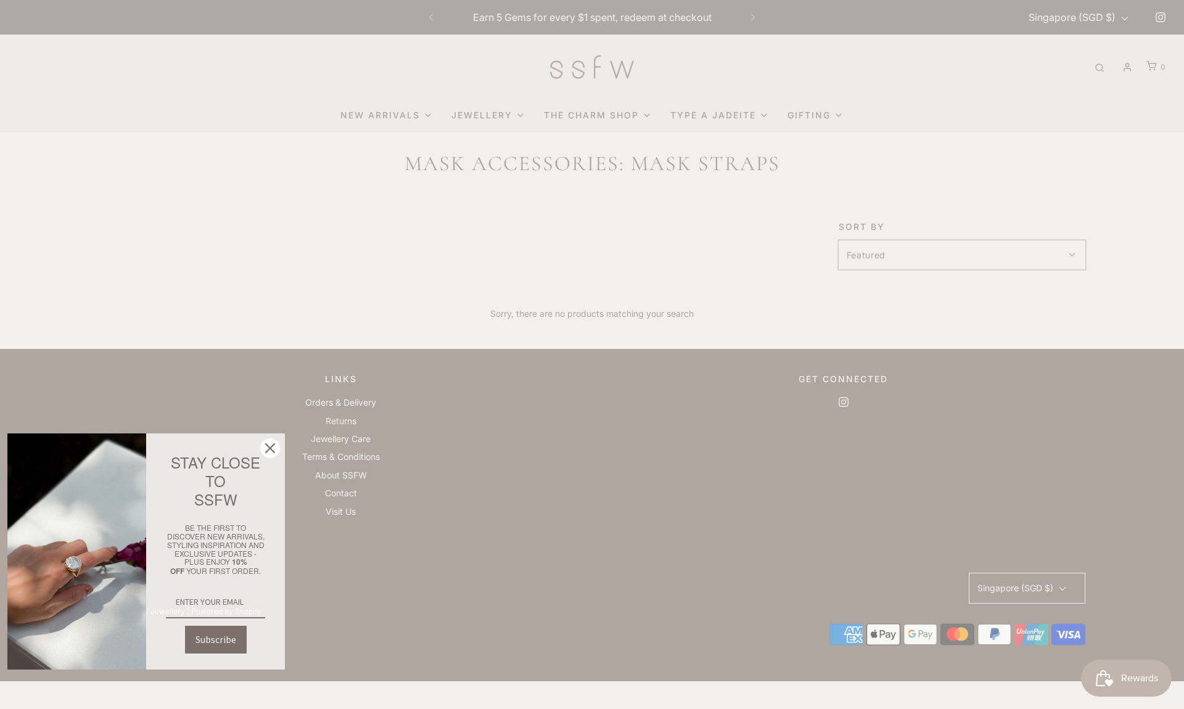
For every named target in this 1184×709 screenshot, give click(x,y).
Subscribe (215, 639)
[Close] (270, 448)
